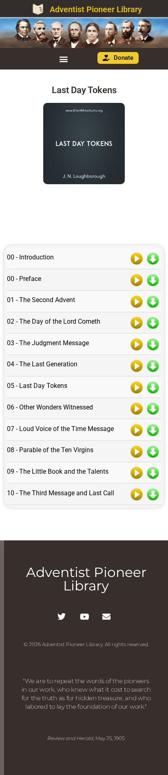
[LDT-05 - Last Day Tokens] (136, 387)
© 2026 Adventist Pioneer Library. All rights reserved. (86, 644)
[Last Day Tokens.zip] (84, 214)
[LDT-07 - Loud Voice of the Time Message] (136, 429)
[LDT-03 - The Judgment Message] (136, 343)
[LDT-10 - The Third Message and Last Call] (136, 494)
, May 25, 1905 (86, 738)
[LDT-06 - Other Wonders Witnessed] (136, 408)
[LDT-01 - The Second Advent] (136, 301)
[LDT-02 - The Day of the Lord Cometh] (136, 322)
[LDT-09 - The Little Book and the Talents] (136, 472)
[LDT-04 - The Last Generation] (136, 365)
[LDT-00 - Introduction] (136, 258)
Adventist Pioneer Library (96, 9)
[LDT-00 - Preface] (136, 279)
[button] (63, 58)
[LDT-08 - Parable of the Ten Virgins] (136, 451)
